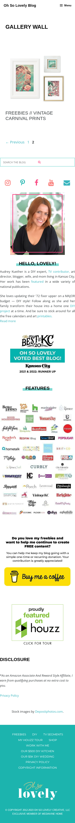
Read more (8, 321)
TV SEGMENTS (53, 734)
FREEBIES (19, 734)
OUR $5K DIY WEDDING (37, 756)
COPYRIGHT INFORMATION (37, 767)
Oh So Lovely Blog (20, 5)
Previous (15, 142)
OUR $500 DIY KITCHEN (37, 751)
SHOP (53, 740)
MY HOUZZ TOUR (30, 740)
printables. (44, 316)
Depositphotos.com (49, 711)
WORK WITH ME (37, 745)
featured (38, 281)
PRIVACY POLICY (38, 762)
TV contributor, (59, 271)
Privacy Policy (9, 695)
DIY (34, 734)
